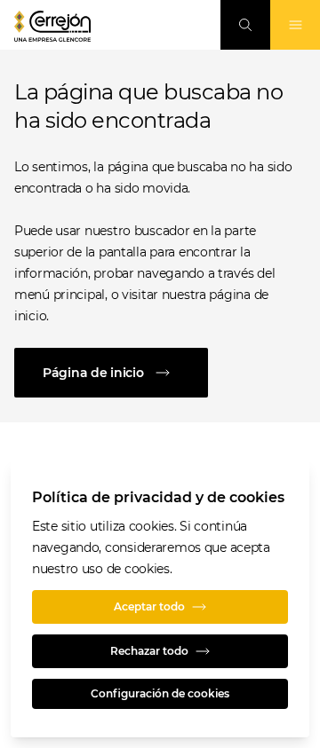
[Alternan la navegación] (295, 25)
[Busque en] (245, 25)
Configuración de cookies (160, 693)
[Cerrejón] (52, 26)
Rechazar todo (149, 650)
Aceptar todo (149, 606)
